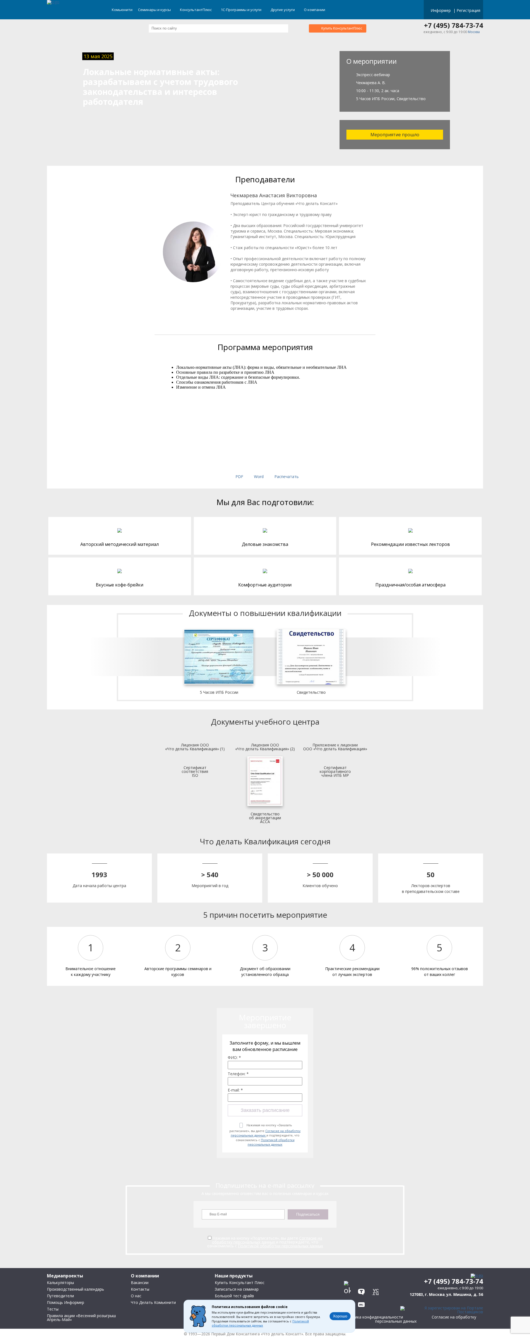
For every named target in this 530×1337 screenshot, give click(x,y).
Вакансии (140, 1282)
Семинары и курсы (155, 9)
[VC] (377, 1290)
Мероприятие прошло (394, 135)
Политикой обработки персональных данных (271, 1142)
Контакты (140, 1289)
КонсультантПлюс (196, 9)
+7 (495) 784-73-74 (453, 25)
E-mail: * (235, 1090)
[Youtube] (377, 1278)
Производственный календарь (75, 1289)
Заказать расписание (265, 1110)
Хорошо (340, 1316)
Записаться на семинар (237, 1289)
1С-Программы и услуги (241, 9)
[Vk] (349, 1278)
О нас (136, 1295)
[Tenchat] (363, 1290)
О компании (315, 9)
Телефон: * (238, 1074)
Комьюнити (122, 9)
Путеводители (60, 1295)
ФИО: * (234, 1058)
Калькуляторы (60, 1282)
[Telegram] (363, 1278)
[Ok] (349, 1290)
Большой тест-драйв (234, 1295)
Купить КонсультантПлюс (341, 28)
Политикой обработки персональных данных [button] (260, 1323)
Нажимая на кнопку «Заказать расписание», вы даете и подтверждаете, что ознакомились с (265, 1135)
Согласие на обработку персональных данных (266, 1133)
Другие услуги (283, 9)
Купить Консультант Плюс (239, 1282)
